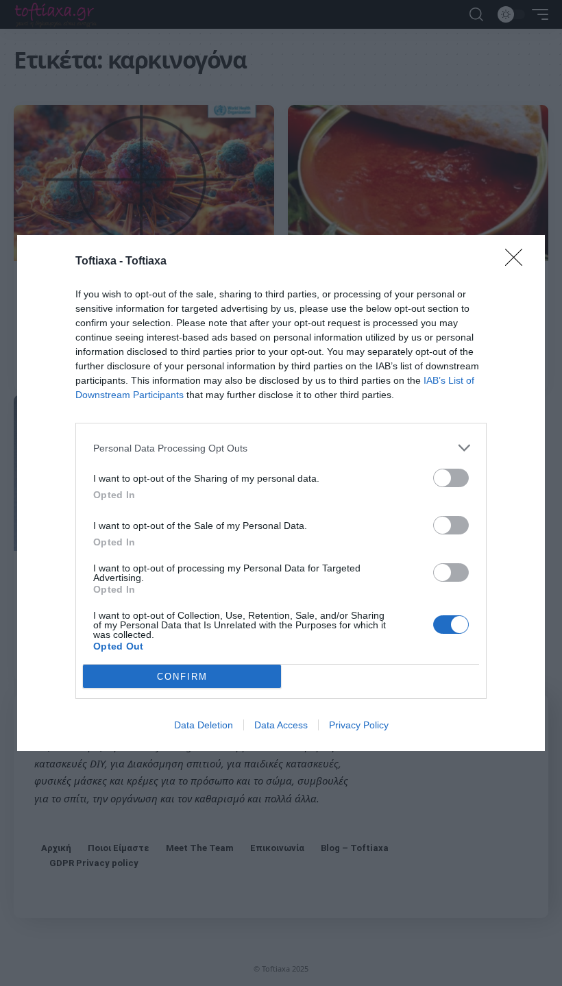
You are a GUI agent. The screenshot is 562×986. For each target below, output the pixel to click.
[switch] (451, 478)
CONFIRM (182, 676)
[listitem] (281, 448)
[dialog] (281, 493)
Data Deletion (203, 724)
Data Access (281, 724)
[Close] (518, 262)
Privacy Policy (359, 724)
